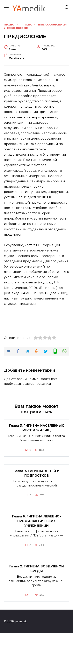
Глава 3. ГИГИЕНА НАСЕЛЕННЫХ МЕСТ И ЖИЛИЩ (36, 428)
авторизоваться (38, 384)
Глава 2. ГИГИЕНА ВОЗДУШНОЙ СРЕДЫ (36, 568)
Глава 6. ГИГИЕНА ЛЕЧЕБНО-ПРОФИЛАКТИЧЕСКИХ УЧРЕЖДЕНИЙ (36, 520)
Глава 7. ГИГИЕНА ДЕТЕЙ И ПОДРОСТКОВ (36, 473)
